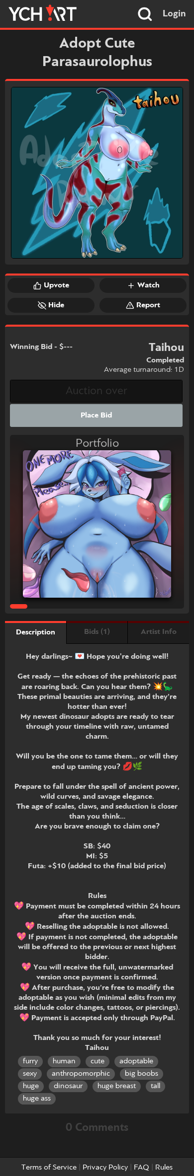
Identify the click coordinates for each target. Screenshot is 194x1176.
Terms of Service (49, 1168)
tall (155, 1086)
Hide (56, 305)
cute (97, 1061)
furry (30, 1061)
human (64, 1061)
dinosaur (68, 1086)
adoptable (136, 1061)
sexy (30, 1074)
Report (148, 305)
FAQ (141, 1168)
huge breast (116, 1086)
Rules (164, 1168)
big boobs (141, 1074)
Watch (148, 285)
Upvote (56, 285)
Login (174, 14)
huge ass (37, 1099)
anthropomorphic (81, 1074)
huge (31, 1086)
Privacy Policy (105, 1168)
